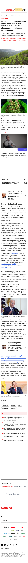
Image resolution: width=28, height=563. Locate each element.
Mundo (8, 15)
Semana (3, 15)
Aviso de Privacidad (6, 548)
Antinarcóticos (5, 408)
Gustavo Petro (5, 405)
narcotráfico (13, 408)
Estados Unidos (14, 403)
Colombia (22, 403)
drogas (20, 405)
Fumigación (13, 405)
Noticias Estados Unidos (16, 15)
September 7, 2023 (6, 267)
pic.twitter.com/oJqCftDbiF (8, 264)
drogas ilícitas (5, 403)
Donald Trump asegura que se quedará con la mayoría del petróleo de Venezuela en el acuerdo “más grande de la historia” (11, 182)
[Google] (2, 545)
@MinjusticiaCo (15, 253)
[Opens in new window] (5, 545)
